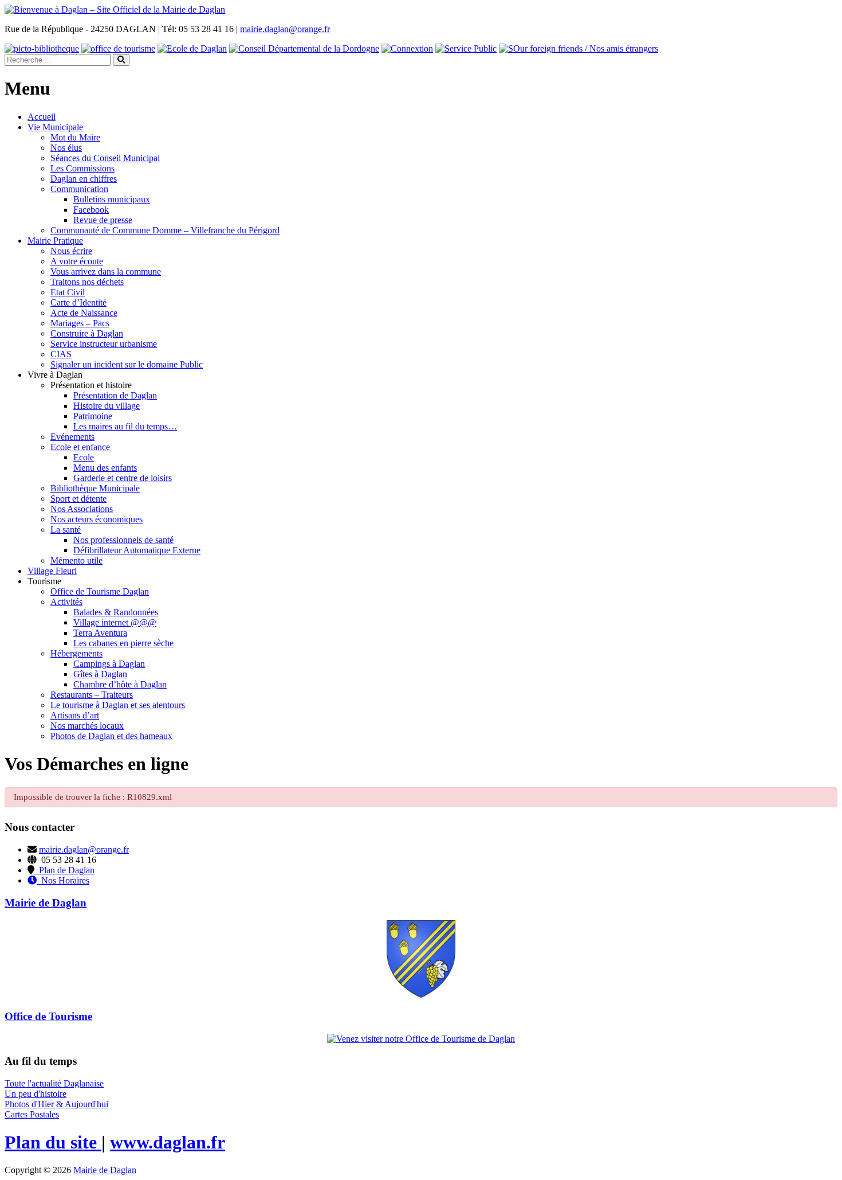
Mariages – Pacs (79, 323)
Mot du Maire (75, 137)
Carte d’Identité (78, 302)
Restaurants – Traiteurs (91, 695)
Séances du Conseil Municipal (105, 158)
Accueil (41, 117)
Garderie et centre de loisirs (122, 478)
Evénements (72, 436)
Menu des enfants (105, 467)
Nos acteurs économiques (96, 519)
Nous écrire (71, 251)
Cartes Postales (32, 1114)
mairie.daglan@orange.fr (285, 29)
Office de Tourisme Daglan (99, 591)
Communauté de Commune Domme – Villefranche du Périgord (165, 230)
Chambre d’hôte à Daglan (120, 684)
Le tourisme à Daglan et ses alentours (117, 705)
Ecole (83, 457)
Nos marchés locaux (87, 725)
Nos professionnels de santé (123, 540)
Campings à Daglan (109, 664)
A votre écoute (76, 261)
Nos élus (66, 148)
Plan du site (53, 1142)
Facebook (91, 209)
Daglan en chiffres (83, 178)
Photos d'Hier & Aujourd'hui (56, 1104)
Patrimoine (92, 416)
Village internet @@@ (114, 622)
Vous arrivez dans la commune (105, 271)
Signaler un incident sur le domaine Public (126, 364)
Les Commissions (82, 168)
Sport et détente (78, 498)
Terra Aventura (100, 633)
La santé (65, 529)
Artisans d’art (74, 715)
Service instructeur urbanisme (103, 344)
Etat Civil (67, 292)
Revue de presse (102, 220)
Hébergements (76, 653)
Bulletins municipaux (111, 199)
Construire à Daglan (86, 333)
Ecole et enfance (80, 447)
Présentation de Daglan (115, 395)
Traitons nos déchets (87, 282)
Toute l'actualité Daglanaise (54, 1083)
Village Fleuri (52, 571)
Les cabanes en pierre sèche (123, 643)
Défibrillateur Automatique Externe (136, 550)
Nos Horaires (63, 880)
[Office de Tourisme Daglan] (421, 1039)
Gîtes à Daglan (100, 674)
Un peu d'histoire (35, 1094)
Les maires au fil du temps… (125, 426)
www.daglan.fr (167, 1142)
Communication (79, 189)
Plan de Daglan (64, 870)
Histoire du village (106, 406)
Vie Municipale (55, 127)
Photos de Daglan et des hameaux (111, 736)
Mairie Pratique (55, 240)
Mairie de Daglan (104, 1170)
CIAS (61, 354)
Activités (66, 602)
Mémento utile (76, 560)
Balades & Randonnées (115, 612)
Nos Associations (81, 509)
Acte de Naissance (83, 313)
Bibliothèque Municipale (95, 488)
